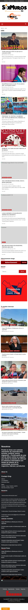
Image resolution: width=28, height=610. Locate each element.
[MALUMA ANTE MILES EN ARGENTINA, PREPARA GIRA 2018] (14, 235)
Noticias (6, 0)
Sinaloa (7, 324)
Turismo (17, 0)
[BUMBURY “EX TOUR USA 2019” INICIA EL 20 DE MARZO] (14, 138)
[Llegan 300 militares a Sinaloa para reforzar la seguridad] (14, 317)
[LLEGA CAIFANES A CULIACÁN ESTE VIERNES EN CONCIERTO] (14, 203)
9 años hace (11, 216)
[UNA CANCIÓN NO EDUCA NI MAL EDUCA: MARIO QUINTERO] (14, 170)
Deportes (22, 0)
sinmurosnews (5, 54)
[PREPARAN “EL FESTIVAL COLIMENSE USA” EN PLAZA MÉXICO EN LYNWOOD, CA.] (14, 105)
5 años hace (11, 87)
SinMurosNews (9, 48)
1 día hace (11, 383)
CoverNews (10, 600)
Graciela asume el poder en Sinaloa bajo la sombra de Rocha (13, 527)
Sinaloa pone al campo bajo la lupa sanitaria (11, 544)
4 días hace (11, 435)
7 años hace (11, 119)
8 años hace (11, 184)
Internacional (10, 80)
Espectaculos (11, 0)
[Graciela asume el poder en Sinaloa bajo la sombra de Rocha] (14, 343)
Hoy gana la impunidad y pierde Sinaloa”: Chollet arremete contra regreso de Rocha (12, 541)
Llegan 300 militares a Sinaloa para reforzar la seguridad (12, 522)
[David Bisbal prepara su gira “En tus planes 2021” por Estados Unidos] (14, 73)
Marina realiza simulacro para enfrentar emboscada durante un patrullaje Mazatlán (13, 536)
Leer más (3, 61)
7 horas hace (11, 331)
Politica (7, 350)
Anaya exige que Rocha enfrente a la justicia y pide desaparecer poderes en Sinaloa (13, 531)
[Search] (26, 24)
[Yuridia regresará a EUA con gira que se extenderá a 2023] (14, 41)
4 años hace (11, 54)
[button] (2, 24)
